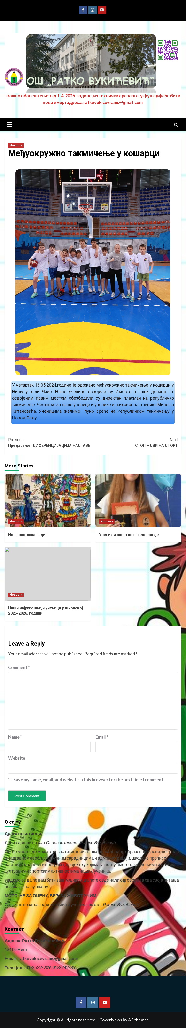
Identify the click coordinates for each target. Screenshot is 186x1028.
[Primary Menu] (9, 124)
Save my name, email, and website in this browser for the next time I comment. (88, 779)
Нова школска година (29, 534)
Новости (16, 145)
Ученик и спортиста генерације (129, 534)
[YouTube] (102, 10)
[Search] (176, 125)
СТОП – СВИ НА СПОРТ (156, 442)
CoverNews (110, 1019)
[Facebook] (83, 10)
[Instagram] (92, 10)
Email (101, 737)
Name (15, 737)
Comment (19, 667)
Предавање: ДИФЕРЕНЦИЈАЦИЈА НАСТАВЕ (49, 442)
